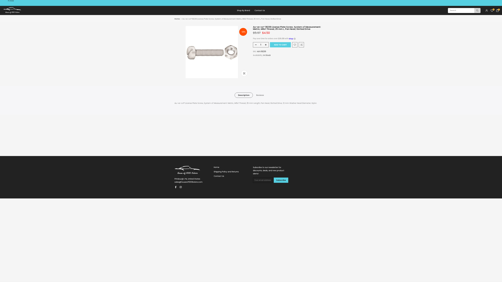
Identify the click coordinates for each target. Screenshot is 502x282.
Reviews (260, 95)
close (5, 1)
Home (177, 19)
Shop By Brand (243, 10)
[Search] (477, 10)
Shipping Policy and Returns (226, 171)
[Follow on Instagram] (180, 187)
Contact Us (260, 10)
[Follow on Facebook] (176, 187)
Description (243, 95)
